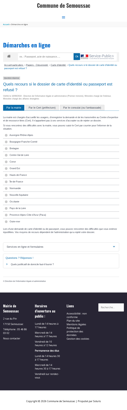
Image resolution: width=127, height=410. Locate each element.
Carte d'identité (58, 65)
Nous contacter (11, 338)
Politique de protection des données (75, 331)
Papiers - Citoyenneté (37, 65)
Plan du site (73, 320)
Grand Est (14, 168)
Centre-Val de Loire (18, 155)
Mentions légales (76, 324)
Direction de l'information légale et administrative (25, 281)
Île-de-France (15, 181)
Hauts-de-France (17, 175)
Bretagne (13, 148)
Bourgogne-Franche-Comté (22, 141)
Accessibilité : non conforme (77, 315)
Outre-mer (14, 221)
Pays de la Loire (17, 208)
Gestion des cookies (78, 338)
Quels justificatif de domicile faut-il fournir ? (32, 264)
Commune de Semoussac (63, 5)
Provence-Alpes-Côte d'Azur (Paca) (27, 215)
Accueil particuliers (14, 65)
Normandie (14, 188)
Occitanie (13, 201)
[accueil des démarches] (8, 55)
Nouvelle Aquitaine (18, 195)
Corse (12, 161)
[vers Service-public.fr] (97, 57)
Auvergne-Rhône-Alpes (20, 135)
